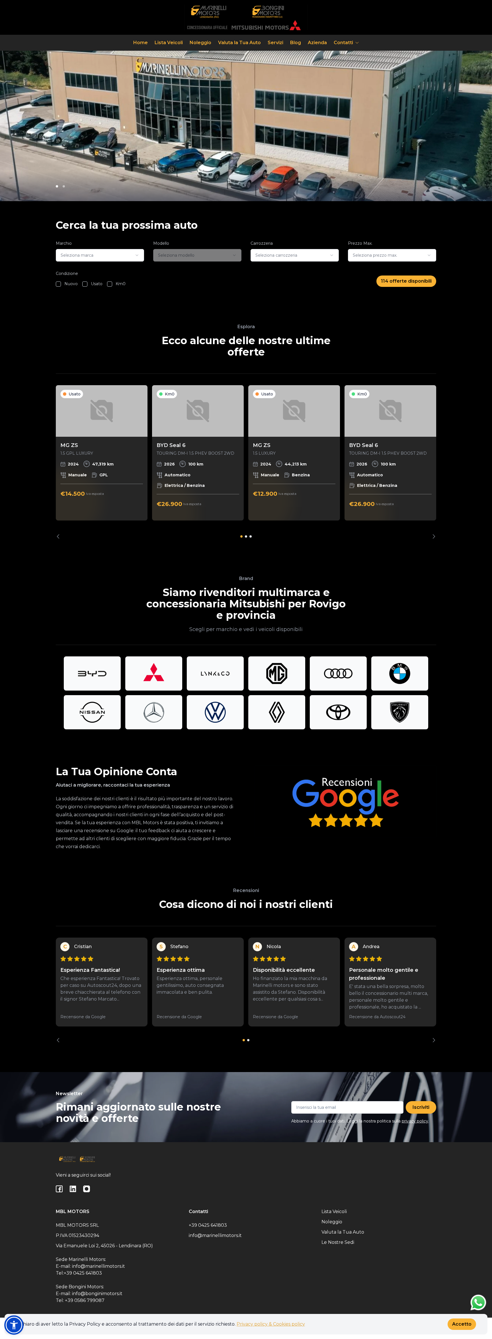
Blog (295, 42)
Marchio (64, 243)
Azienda (317, 42)
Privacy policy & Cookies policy (271, 1324)
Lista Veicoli (169, 42)
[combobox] (100, 255)
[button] (14, 1325)
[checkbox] (58, 284)
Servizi (275, 42)
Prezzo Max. (360, 243)
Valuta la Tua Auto (239, 42)
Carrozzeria (262, 243)
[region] (246, 462)
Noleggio (200, 42)
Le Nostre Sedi (337, 1242)
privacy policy (415, 1121)
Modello (161, 243)
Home (140, 42)
